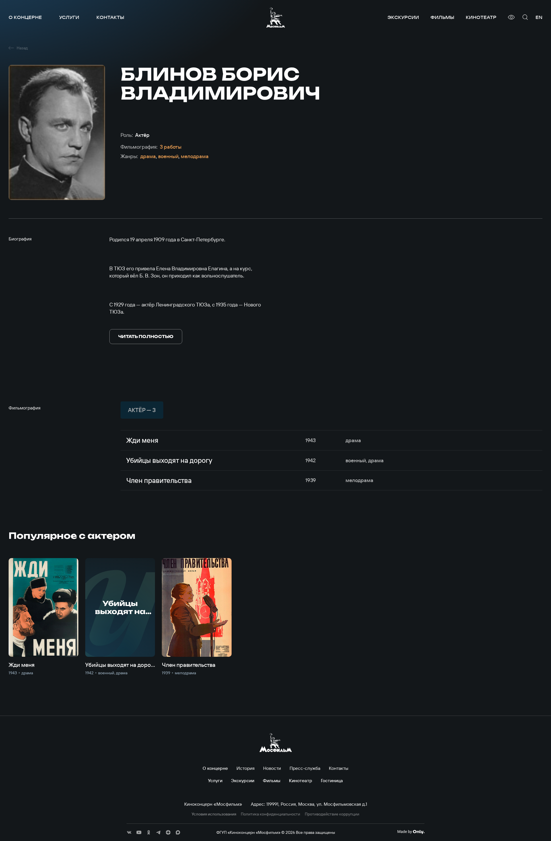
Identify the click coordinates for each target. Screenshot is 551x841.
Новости (272, 768)
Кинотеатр (481, 17)
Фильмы (442, 17)
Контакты (110, 17)
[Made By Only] (410, 832)
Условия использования (214, 814)
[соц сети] (129, 832)
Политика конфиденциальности (270, 814)
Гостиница (332, 780)
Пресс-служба (305, 768)
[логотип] (275, 17)
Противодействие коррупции (332, 814)
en (539, 17)
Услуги (69, 17)
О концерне (25, 17)
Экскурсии (403, 17)
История (245, 768)
